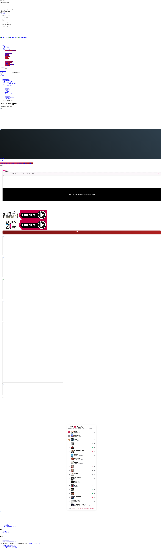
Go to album (2, 13)
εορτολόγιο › (158, 173)
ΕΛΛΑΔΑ (2, 160)
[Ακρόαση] (72, 432)
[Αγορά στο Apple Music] (94, 432)
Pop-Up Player (3, 71)
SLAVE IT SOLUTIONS (34, 543)
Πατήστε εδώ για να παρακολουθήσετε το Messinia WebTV (82, 194)
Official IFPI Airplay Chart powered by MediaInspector (83, 508)
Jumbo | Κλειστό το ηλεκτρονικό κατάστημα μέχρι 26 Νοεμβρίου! (16, 163)
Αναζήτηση (15, 72)
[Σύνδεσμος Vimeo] (13, 37)
